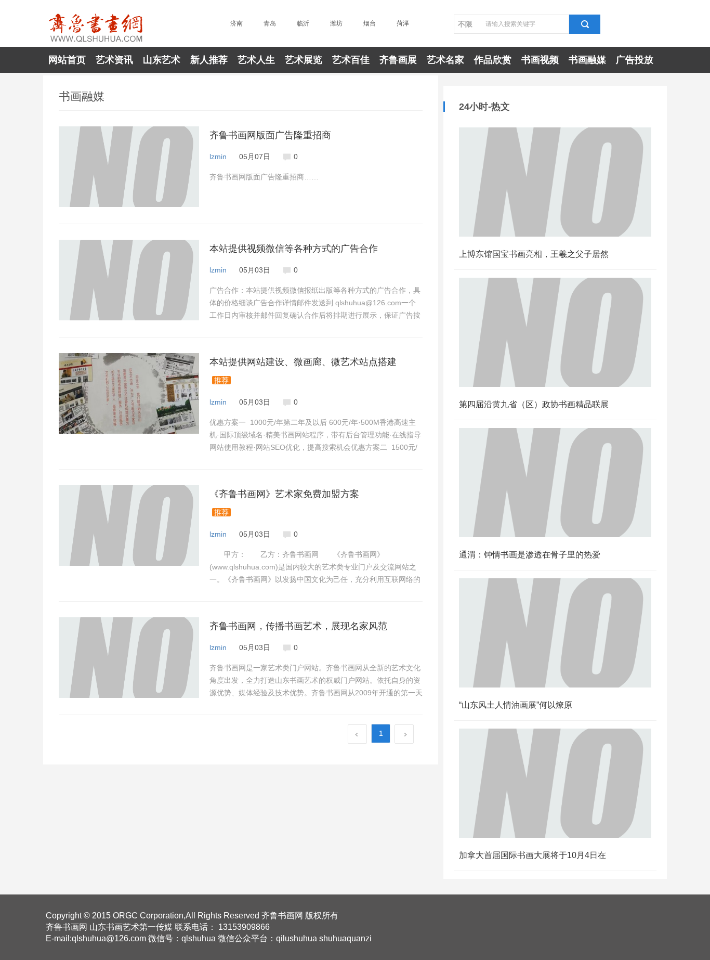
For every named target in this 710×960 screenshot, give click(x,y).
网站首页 (67, 60)
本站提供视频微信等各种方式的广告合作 (293, 248)
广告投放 (634, 60)
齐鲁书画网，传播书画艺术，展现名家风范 (298, 626)
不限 (465, 24)
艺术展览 (303, 60)
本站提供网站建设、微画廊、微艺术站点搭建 (303, 362)
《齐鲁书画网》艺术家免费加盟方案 (284, 494)
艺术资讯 (114, 60)
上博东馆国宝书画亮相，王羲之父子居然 (534, 254)
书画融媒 (587, 60)
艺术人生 (256, 60)
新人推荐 (209, 60)
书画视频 (540, 60)
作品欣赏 (492, 60)
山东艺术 (161, 60)
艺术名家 (445, 60)
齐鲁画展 (398, 60)
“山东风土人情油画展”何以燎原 (515, 704)
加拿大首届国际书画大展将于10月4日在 (532, 855)
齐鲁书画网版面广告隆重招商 (270, 135)
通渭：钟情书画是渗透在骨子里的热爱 (529, 554)
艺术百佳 (351, 60)
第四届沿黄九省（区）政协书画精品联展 (534, 404)
